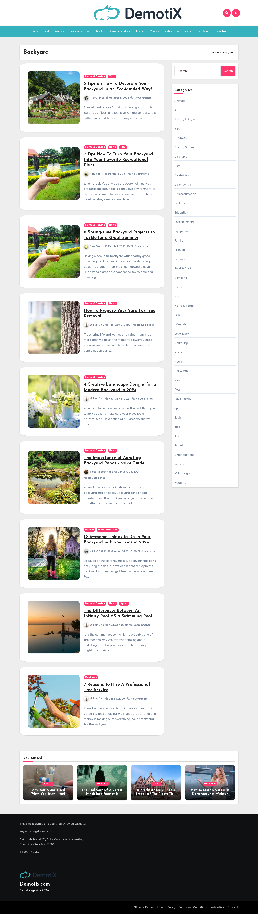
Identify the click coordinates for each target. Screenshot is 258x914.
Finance (179, 259)
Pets (177, 389)
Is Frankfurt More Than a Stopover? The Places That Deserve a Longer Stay (156, 794)
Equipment (181, 231)
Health (99, 31)
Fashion (179, 250)
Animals (179, 100)
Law (177, 315)
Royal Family (182, 399)
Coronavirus (182, 184)
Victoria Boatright (101, 471)
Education (181, 212)
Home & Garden (95, 76)
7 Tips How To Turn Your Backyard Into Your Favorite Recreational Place (118, 159)
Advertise (217, 907)
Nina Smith (96, 173)
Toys (177, 436)
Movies (154, 31)
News (112, 147)
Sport (124, 603)
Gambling (180, 277)
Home (34, 31)
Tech (46, 31)
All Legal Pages (143, 907)
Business (91, 677)
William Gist (97, 324)
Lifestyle (180, 324)
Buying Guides (184, 147)
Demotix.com (35, 884)
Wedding (180, 482)
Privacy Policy (166, 907)
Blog (177, 128)
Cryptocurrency (185, 194)
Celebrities (171, 31)
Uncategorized (184, 454)
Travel (140, 31)
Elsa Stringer (98, 550)
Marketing (181, 343)
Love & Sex (181, 333)
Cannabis (180, 156)
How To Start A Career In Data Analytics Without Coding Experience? (210, 794)
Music (178, 361)
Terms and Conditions (193, 907)
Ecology (179, 203)
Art (176, 110)
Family (89, 529)
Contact (222, 31)
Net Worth (203, 31)
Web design (182, 473)
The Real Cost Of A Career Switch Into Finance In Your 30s (102, 794)
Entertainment (184, 222)
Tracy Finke (97, 97)
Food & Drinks (79, 31)
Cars (188, 31)
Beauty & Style (119, 31)
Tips (112, 76)
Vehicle (179, 464)
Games (59, 31)
